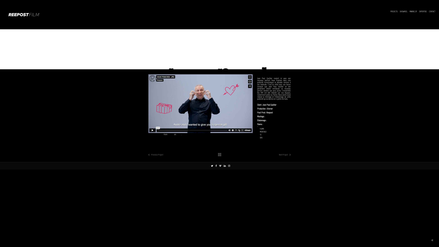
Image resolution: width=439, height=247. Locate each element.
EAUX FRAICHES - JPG (155, 134)
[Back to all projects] (219, 154)
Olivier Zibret (268, 124)
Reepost (171, 134)
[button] (434, 1)
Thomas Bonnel (271, 116)
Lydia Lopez (271, 120)
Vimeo (179, 134)
